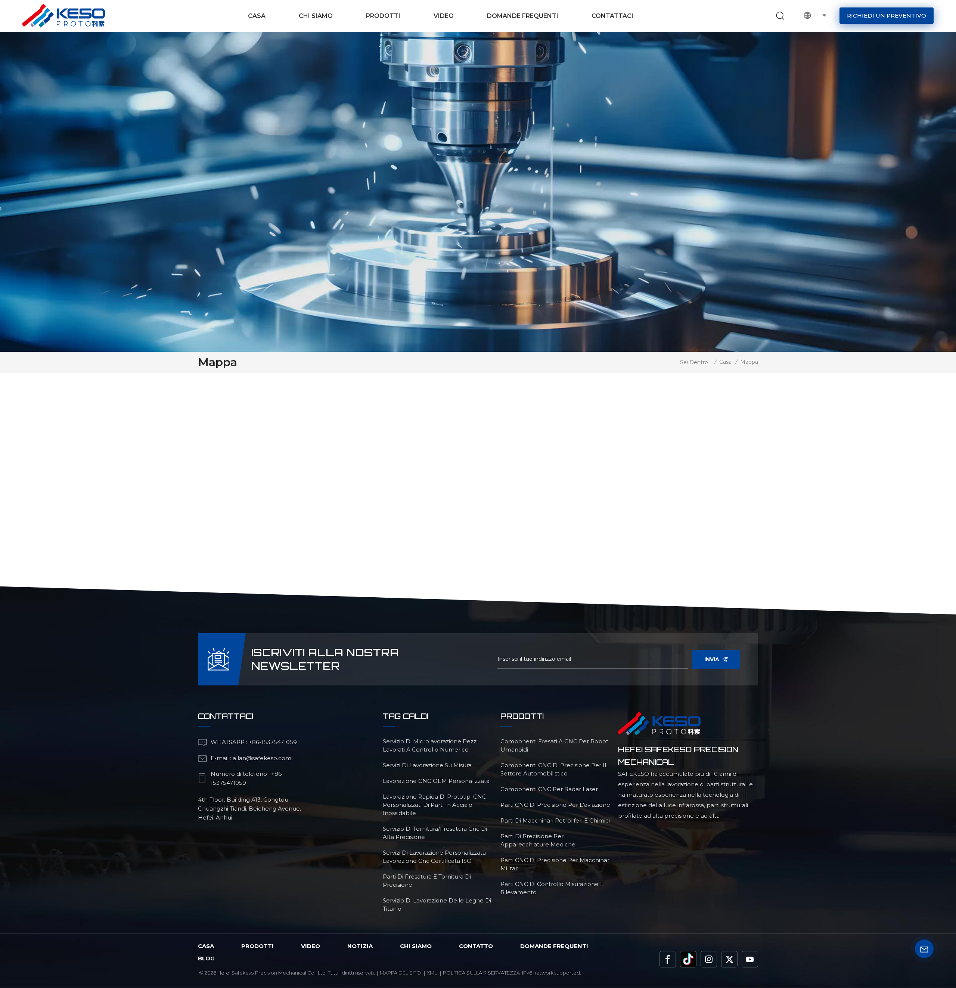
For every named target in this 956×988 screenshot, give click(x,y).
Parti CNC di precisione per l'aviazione (555, 804)
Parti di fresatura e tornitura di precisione (427, 880)
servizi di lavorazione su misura (427, 765)
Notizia (360, 946)
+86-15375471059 (273, 742)
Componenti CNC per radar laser (549, 789)
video (310, 946)
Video (444, 15)
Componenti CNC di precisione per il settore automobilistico (553, 769)
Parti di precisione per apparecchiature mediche (537, 840)
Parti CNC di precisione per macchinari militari (555, 864)
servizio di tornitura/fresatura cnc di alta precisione (435, 832)
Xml (432, 973)
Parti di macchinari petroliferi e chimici (555, 820)
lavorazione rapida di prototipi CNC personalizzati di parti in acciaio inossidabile (434, 805)
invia (711, 659)
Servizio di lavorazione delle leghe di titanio (437, 904)
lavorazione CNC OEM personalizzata (436, 780)
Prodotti (383, 15)
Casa (257, 15)
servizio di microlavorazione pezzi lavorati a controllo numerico (430, 745)
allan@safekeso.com (262, 758)
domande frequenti (554, 946)
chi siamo (416, 946)
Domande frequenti (522, 15)
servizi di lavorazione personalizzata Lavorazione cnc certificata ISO (434, 856)
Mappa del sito (400, 973)
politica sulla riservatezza (481, 973)
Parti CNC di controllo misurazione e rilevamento (552, 888)
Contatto (476, 946)
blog (206, 958)
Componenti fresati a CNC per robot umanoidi (554, 745)
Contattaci (612, 15)
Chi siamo (316, 15)
